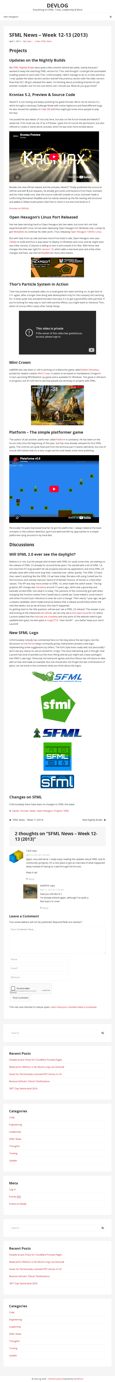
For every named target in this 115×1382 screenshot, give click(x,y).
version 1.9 (47, 249)
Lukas (29, 41)
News (33, 810)
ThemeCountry (55, 1378)
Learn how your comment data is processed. (73, 1007)
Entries (15, 1196)
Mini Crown (44, 373)
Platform (60, 439)
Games (15, 810)
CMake (13, 241)
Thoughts (14, 1146)
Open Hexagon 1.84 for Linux (86, 231)
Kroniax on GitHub (19, 208)
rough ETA (52, 620)
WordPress (78, 1378)
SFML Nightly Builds (23, 67)
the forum (29, 643)
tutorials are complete (46, 616)
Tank (29, 850)
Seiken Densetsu (90, 369)
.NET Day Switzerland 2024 (23, 1088)
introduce (41, 587)
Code (37, 41)
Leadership (15, 1131)
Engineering (15, 1124)
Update (13, 1160)
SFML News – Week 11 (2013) (28, 819)
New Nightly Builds (92, 819)
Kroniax (24, 810)
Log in (12, 1189)
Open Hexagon (45, 810)
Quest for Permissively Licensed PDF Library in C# (35, 1074)
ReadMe (45, 252)
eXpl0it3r (45, 885)
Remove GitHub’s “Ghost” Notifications (29, 1081)
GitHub (48, 612)
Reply (31, 879)
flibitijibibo (19, 231)
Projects (58, 810)
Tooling (13, 1153)
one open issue (80, 612)
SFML (66, 810)
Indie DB (45, 109)
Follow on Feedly (17, 1203)
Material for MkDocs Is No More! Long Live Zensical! (36, 1066)
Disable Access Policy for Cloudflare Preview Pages (35, 1059)
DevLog (57, 5)
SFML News (46, 41)
